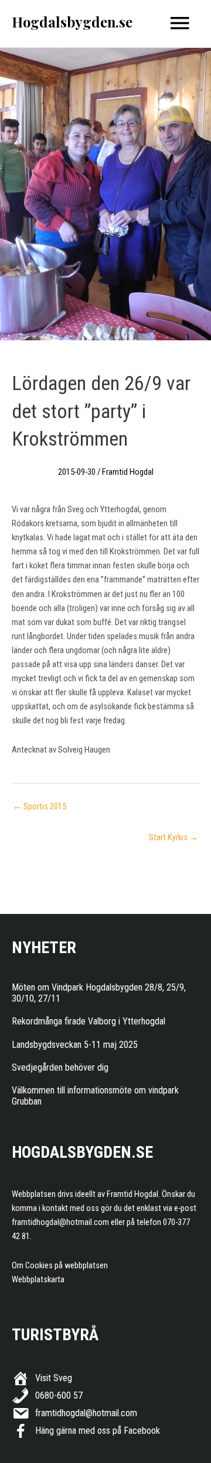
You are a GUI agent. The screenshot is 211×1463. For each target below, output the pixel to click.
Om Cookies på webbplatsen (60, 1265)
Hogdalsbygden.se (72, 21)
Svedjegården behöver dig (60, 1067)
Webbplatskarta (38, 1279)
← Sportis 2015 (39, 806)
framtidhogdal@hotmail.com (60, 1222)
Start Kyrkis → (173, 837)
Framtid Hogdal (128, 472)
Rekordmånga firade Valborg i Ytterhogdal (88, 1021)
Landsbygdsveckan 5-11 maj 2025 (75, 1044)
